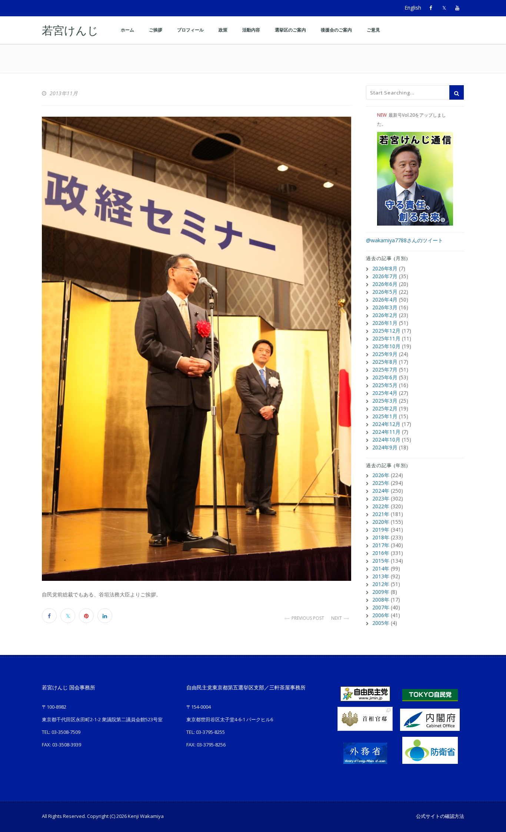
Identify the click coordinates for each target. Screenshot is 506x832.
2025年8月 (384, 361)
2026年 (380, 475)
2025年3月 (384, 400)
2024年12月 (386, 423)
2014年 (380, 568)
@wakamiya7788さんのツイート (404, 240)
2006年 (380, 615)
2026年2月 (384, 315)
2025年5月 (384, 385)
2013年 (380, 576)
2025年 (380, 482)
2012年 (380, 584)
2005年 (380, 622)
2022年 (380, 506)
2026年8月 (384, 268)
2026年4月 (384, 299)
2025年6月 (384, 377)
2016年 (380, 552)
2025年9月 (384, 353)
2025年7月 (384, 369)
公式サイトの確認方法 (440, 816)
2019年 (380, 529)
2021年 (380, 513)
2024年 (380, 490)
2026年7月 (384, 276)
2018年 (380, 537)
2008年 (380, 599)
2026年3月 (384, 307)
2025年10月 (386, 346)
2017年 (380, 545)
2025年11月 (386, 338)
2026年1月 (384, 322)
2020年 (380, 521)
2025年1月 (384, 416)
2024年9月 (384, 447)
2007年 (380, 607)
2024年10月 (386, 439)
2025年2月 (384, 408)
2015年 (380, 560)
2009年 (380, 591)
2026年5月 (384, 291)
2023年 (380, 498)
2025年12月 (386, 330)
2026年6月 (384, 283)
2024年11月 (386, 431)
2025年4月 (384, 392)
